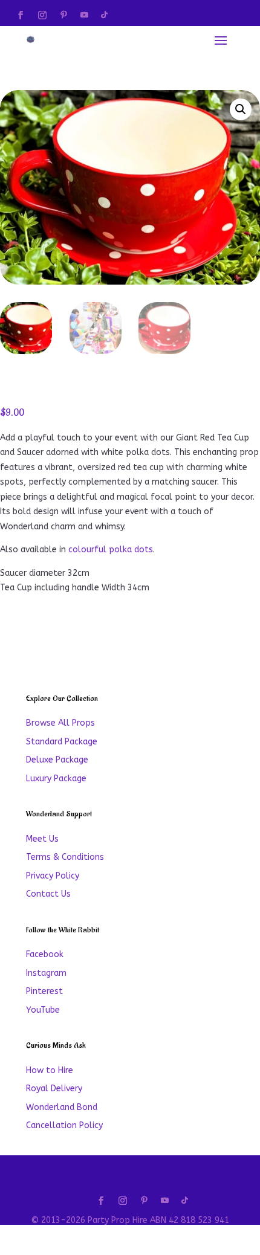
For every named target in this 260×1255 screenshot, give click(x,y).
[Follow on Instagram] (42, 15)
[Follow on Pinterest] (63, 15)
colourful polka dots (110, 549)
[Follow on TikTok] (104, 15)
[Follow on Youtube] (84, 15)
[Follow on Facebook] (20, 15)
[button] (241, 109)
